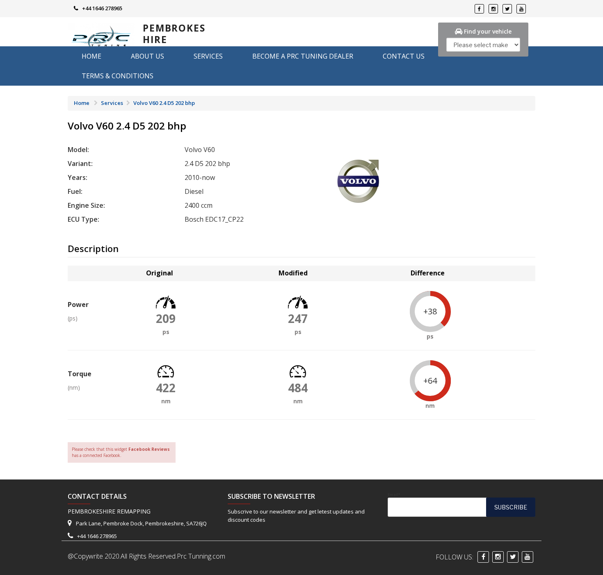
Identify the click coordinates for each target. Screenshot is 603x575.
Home (91, 56)
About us (147, 56)
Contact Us (404, 56)
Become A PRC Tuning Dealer (302, 56)
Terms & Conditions (117, 75)
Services (208, 56)
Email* (394, 494)
